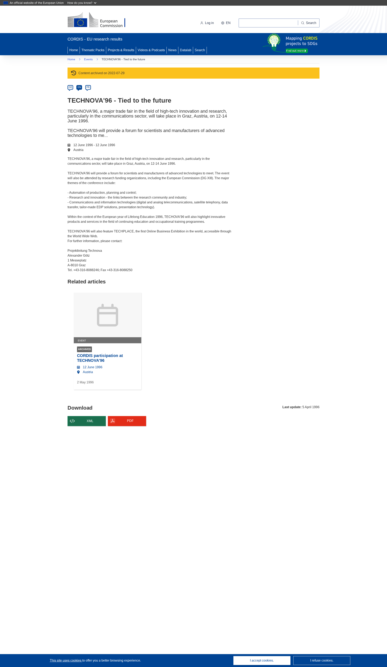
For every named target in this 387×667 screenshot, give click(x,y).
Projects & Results (121, 50)
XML (90, 421)
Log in (209, 23)
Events (88, 59)
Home (73, 50)
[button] (226, 23)
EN (79, 87)
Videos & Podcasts (151, 50)
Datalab (185, 50)
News (172, 50)
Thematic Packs (92, 50)
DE (70, 87)
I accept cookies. (262, 660)
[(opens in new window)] (100, 20)
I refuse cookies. (321, 660)
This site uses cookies (66, 660)
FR (88, 87)
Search (200, 50)
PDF (130, 420)
